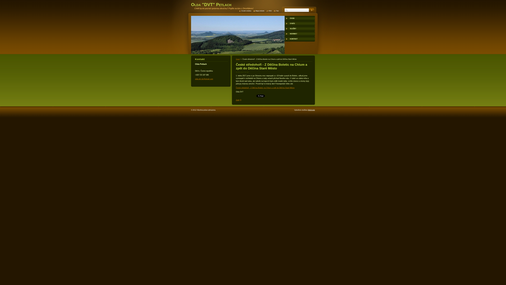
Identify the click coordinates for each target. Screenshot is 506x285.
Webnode (311, 110)
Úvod (238, 59)
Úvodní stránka (246, 11)
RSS (270, 11)
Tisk (277, 11)
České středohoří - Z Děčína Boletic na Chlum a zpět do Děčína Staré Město (265, 88)
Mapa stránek (260, 11)
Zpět (237, 100)
